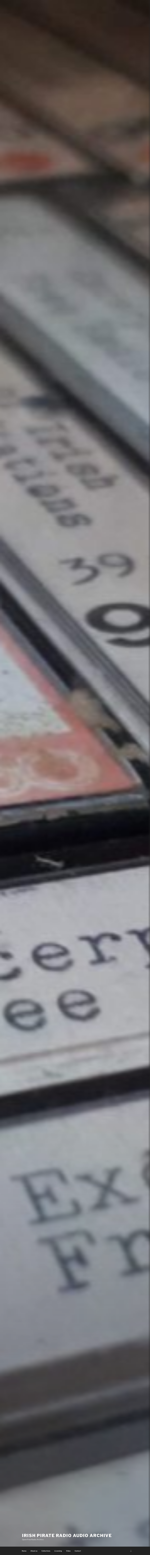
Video (68, 1551)
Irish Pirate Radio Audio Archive (67, 1535)
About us (33, 1551)
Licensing (58, 1551)
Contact (78, 1551)
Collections (45, 1551)
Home (24, 1551)
